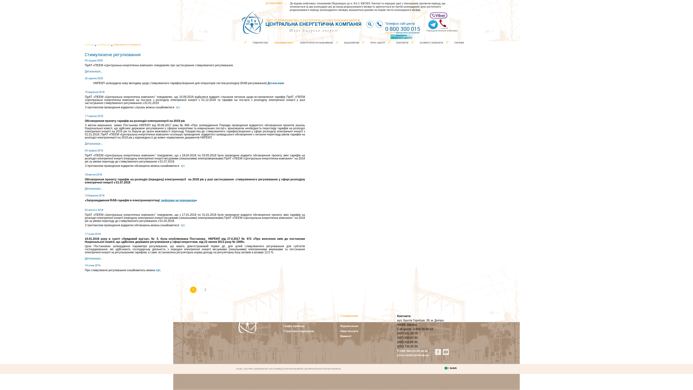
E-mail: (402, 350)
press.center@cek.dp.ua (413, 355)
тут (182, 225)
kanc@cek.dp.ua (417, 350)
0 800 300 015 (402, 29)
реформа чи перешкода (178, 200)
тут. (178, 107)
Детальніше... (94, 71)
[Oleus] (450, 368)
